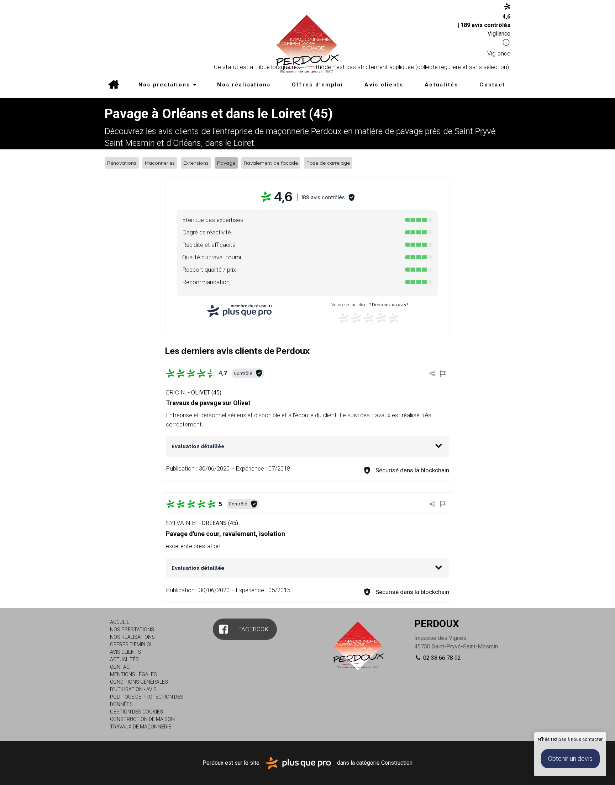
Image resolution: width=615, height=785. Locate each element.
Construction (396, 762)
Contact (492, 84)
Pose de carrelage (328, 163)
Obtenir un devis (570, 758)
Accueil (113, 85)
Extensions (196, 163)
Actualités (441, 84)
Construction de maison (142, 719)
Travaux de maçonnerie (140, 727)
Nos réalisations (243, 84)
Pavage (226, 163)
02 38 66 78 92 (441, 657)
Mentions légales (133, 674)
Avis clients (383, 84)
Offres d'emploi (317, 84)
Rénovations (121, 163)
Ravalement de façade (271, 163)
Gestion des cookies (136, 712)
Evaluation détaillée (198, 446)
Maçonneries (160, 163)
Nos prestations (165, 84)
